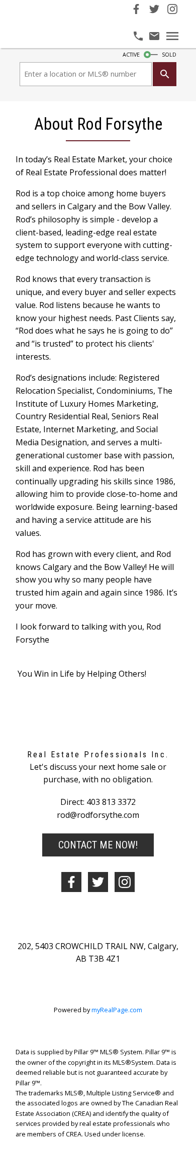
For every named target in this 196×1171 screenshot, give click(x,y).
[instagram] (125, 882)
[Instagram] (172, 11)
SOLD (169, 54)
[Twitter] (154, 11)
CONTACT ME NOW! (98, 845)
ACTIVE (131, 54)
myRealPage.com (116, 1009)
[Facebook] (136, 11)
